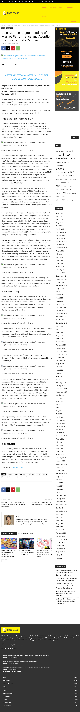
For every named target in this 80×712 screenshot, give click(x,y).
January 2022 (60, 386)
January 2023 (60, 348)
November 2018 (61, 505)
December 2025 (61, 238)
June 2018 (59, 520)
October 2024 (60, 282)
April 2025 (59, 263)
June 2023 (59, 332)
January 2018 (60, 536)
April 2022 (59, 376)
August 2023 (60, 326)
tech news (72, 193)
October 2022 (60, 357)
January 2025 (60, 273)
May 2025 (59, 260)
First (70, 179)
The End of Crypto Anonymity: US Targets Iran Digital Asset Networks (67, 593)
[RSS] (29, 2)
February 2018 (61, 533)
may (65, 186)
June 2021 (59, 408)
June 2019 (59, 483)
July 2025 (59, 254)
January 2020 (60, 461)
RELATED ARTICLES (9, 533)
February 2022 (61, 383)
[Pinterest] (22, 2)
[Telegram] (32, 2)
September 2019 (61, 473)
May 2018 (59, 524)
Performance (13, 477)
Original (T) (9, 28)
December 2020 (61, 426)
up (67, 196)
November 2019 (61, 467)
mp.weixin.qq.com (17, 468)
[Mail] (16, 2)
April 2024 (59, 301)
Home (3, 25)
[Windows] (42, 2)
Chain (64, 162)
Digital (38, 474)
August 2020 (60, 439)
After (16, 474)
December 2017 (61, 539)
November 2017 (61, 542)
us (70, 196)
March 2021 (60, 417)
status (27, 477)
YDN (4, 43)
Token (58, 196)
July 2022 (59, 367)
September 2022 (61, 361)
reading (21, 477)
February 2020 (61, 458)
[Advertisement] (67, 121)
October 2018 (60, 508)
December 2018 (61, 502)
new (62, 189)
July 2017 (59, 555)
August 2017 (60, 552)
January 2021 (60, 423)
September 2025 (61, 248)
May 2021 (59, 411)
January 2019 (60, 498)
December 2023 (61, 314)
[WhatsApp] (18, 48)
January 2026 (60, 235)
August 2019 (60, 477)
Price (65, 193)
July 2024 (59, 292)
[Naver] (19, 2)
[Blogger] (2, 2)
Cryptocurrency (62, 172)
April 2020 (59, 451)
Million (70, 186)
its (68, 182)
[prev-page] (2, 560)
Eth (63, 176)
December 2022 (61, 351)
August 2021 (60, 401)
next (67, 189)
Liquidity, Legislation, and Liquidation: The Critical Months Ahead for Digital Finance (66, 586)
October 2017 (60, 546)
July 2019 (59, 480)
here (74, 179)
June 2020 (59, 445)
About (58, 151)
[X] (39, 2)
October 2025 (60, 245)
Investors (63, 182)
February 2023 (61, 345)
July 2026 (59, 216)
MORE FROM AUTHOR (25, 533)
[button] (75, 21)
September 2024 (61, 285)
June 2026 (59, 220)
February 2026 (61, 232)
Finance (65, 179)
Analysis (70, 151)
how (57, 182)
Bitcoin (67, 154)
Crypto (60, 169)
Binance (58, 155)
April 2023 (59, 339)
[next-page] (6, 560)
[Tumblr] (36, 2)
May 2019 (59, 486)
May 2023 (59, 336)
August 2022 (60, 364)
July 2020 (59, 442)
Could (66, 165)
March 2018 (60, 530)
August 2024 (60, 289)
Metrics (4, 477)
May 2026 (59, 223)
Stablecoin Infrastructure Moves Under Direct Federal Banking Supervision (66, 601)
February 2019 (61, 495)
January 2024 (60, 310)
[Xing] (52, 2)
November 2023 (61, 317)
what (58, 200)
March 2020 (60, 455)
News (8, 25)
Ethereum (70, 175)
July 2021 (59, 404)
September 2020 (61, 436)
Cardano (58, 162)
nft (71, 189)
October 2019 (60, 470)
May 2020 (59, 448)
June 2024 (59, 295)
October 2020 (60, 433)
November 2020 (61, 430)
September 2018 (61, 511)
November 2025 (61, 241)
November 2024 (61, 279)
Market (45, 474)
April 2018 (59, 527)
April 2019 (59, 489)
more (57, 189)
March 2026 (60, 229)
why (63, 200)
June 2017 (59, 558)
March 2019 (60, 492)
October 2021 (60, 395)
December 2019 (61, 464)
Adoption (10, 474)
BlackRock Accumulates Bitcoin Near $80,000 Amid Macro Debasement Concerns (66, 573)
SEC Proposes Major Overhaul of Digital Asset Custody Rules (26, 552)
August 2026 (60, 213)
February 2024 (61, 307)
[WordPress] (46, 2)
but (75, 159)
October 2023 (60, 320)
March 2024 (60, 304)
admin (5, 657)
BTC (71, 159)
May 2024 (59, 298)
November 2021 (61, 392)
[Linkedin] (12, 2)
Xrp (72, 200)
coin (28, 474)
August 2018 (60, 514)
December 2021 (61, 389)
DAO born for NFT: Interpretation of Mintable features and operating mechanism (13, 504)
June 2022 (59, 370)
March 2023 (60, 342)
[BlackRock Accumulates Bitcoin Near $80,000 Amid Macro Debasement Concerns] (9, 543)
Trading (63, 196)
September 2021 (61, 398)
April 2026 (59, 226)
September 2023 (61, 323)
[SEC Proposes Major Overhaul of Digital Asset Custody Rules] (26, 543)
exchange (59, 179)
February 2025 (61, 270)
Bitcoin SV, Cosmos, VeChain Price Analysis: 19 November (42, 503)
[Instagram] (9, 2)
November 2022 (61, 354)
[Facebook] (6, 2)
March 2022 (60, 379)
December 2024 (61, 276)
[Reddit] (26, 2)
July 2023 (59, 329)
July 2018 (59, 517)
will (68, 200)
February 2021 (61, 420)
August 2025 (60, 251)
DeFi (33, 474)
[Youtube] (49, 2)
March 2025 (60, 267)
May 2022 (59, 373)
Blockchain (62, 158)
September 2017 (61, 549)
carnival (22, 474)
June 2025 (59, 257)
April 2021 (59, 414)
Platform (58, 193)
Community (59, 165)
